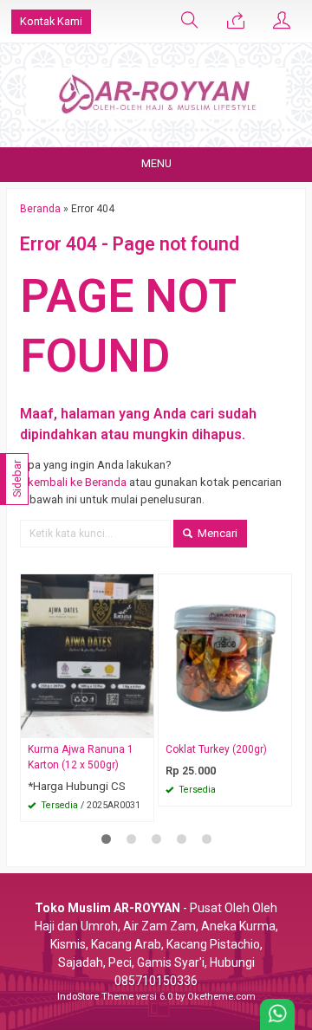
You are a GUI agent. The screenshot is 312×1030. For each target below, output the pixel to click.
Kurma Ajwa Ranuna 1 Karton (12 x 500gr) (80, 757)
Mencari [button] (216, 533)
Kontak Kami (51, 21)
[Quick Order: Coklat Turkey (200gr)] (280, 725)
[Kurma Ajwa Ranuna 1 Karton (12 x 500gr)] (87, 655)
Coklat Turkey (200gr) (216, 749)
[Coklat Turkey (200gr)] (225, 655)
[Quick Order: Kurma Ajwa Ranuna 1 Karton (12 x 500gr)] (143, 725)
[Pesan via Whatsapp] (235, 21)
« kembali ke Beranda (73, 482)
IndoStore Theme (95, 996)
